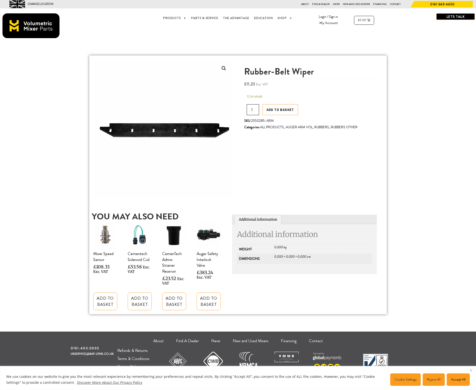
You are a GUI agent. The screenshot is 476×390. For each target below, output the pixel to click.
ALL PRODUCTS (272, 127)
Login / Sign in (328, 16)
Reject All (434, 379)
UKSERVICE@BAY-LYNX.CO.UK (92, 354)
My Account (328, 23)
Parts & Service (204, 18)
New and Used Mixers (356, 4)
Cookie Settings (405, 379)
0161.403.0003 (85, 348)
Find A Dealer (321, 4)
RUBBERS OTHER (344, 127)
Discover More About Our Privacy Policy (109, 382)
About (305, 4)
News (336, 4)
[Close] (471, 370)
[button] (223, 68)
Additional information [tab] (258, 219)
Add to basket (280, 109)
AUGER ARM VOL (299, 127)
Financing (380, 4)
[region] (238, 378)
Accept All (458, 379)
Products (172, 18)
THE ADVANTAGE (236, 18)
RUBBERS (321, 127)
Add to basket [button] (105, 301)
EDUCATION (263, 18)
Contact (395, 4)
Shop (282, 18)
